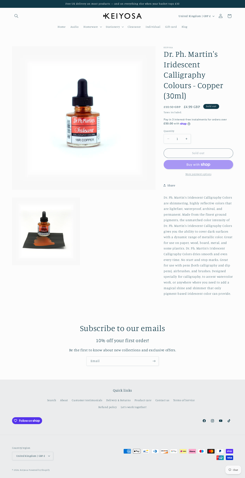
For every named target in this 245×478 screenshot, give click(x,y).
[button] (16, 16)
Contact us (162, 400)
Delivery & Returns (118, 400)
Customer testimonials (87, 400)
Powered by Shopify (39, 470)
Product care (143, 400)
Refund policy (107, 407)
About (64, 400)
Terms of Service (184, 400)
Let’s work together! (134, 407)
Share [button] (171, 185)
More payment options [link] (198, 173)
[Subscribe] (154, 361)
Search (51, 400)
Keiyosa (24, 470)
